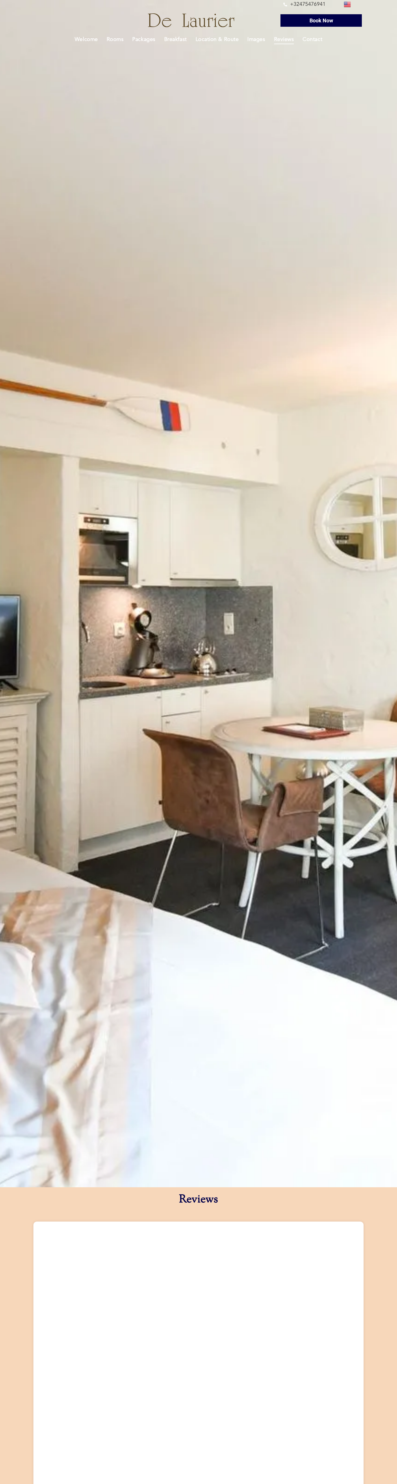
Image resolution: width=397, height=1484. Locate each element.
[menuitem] (86, 39)
